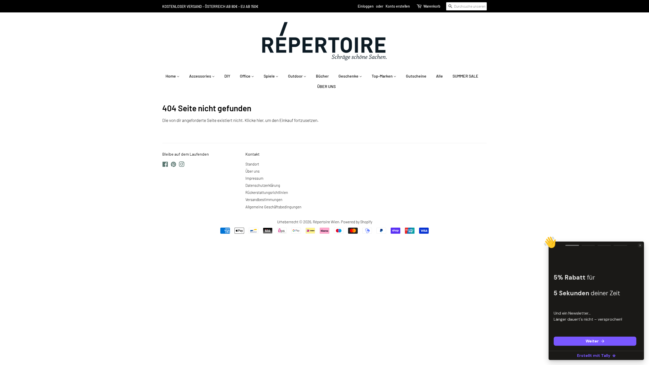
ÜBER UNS (326, 86)
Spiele (270, 76)
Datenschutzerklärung (262, 185)
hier (260, 120)
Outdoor (295, 76)
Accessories (200, 76)
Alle (439, 76)
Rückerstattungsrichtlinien (266, 192)
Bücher (322, 76)
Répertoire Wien (326, 222)
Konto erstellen (398, 6)
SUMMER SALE (465, 76)
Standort (252, 164)
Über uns (252, 171)
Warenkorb (431, 6)
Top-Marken (382, 76)
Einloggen (366, 6)
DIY (227, 76)
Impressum (254, 178)
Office (245, 76)
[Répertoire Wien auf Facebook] (165, 165)
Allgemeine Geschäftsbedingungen (273, 207)
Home (171, 76)
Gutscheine (416, 76)
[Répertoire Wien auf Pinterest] (173, 165)
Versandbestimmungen (263, 199)
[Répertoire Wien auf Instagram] (181, 165)
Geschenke (348, 76)
